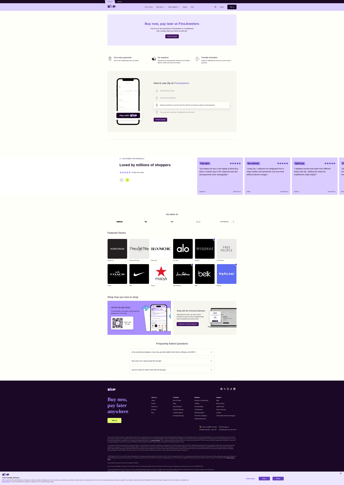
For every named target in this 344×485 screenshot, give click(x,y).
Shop (174, 403)
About (153, 400)
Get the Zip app (172, 36)
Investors (153, 409)
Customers (110, 1)
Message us (225, 427)
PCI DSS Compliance (201, 415)
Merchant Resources (200, 418)
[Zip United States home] (112, 7)
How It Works (177, 400)
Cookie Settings (250, 478)
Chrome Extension (178, 409)
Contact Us (154, 406)
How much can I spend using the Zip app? (147, 361)
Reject (264, 478)
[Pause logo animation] (233, 221)
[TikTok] (231, 389)
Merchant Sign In (199, 412)
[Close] (341, 473)
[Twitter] (225, 389)
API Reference (199, 409)
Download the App (178, 415)
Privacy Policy (220, 403)
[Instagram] (228, 389)
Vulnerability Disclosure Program (225, 415)
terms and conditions (155, 440)
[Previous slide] (122, 180)
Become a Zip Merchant (201, 400)
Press (152, 412)
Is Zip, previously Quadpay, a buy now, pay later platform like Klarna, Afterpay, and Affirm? (164, 352)
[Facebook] (221, 389)
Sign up (232, 7)
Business (120, 1)
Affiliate (197, 403)
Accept (278, 478)
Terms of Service (221, 409)
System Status (220, 406)
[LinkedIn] (234, 389)
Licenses (218, 412)
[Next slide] (127, 180)
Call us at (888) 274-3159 (209, 427)
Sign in (222, 7)
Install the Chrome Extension (188, 324)
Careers (153, 403)
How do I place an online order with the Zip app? (149, 370)
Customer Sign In (178, 412)
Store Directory (177, 406)
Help (217, 400)
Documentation (199, 406)
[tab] (191, 91)
